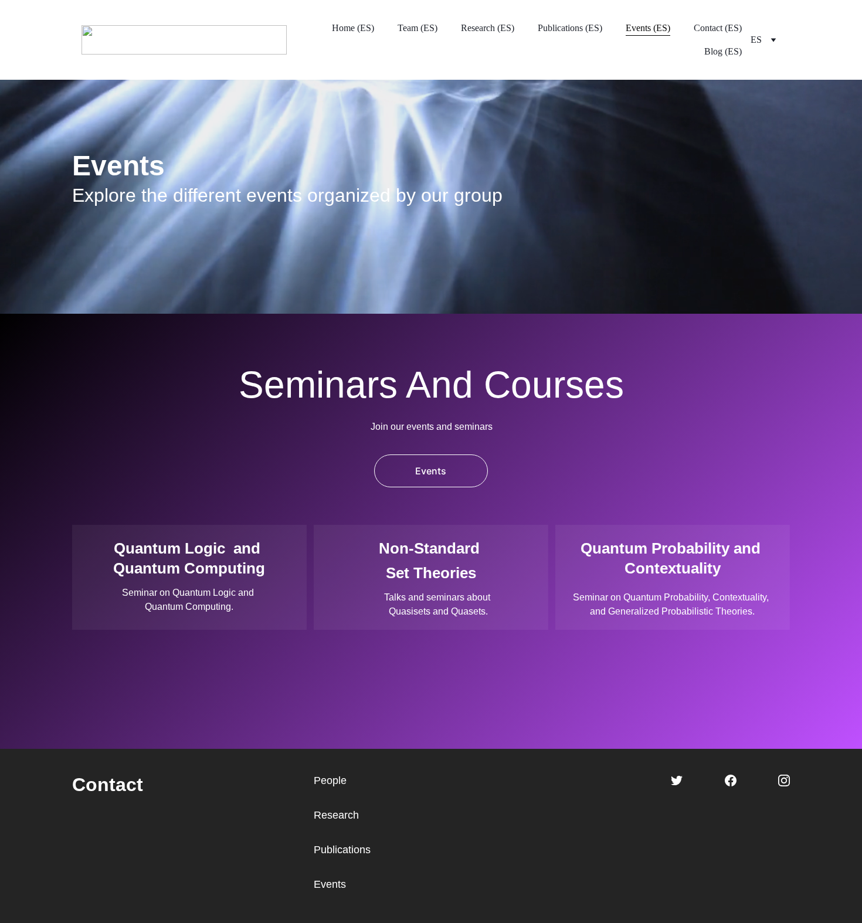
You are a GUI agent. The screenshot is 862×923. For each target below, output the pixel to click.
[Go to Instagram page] (784, 780)
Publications (342, 850)
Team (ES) (417, 28)
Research (336, 815)
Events (430, 471)
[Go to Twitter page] (677, 780)
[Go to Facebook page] (731, 780)
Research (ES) (487, 28)
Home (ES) (353, 28)
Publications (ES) (570, 28)
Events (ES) (648, 28)
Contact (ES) (718, 28)
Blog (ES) (723, 51)
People (330, 780)
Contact (107, 784)
